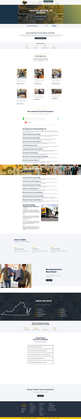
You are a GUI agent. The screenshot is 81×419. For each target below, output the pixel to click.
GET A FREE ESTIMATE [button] (48, 1)
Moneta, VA (40, 412)
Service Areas (46, 3)
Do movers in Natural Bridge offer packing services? (37, 358)
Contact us (57, 3)
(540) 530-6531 (52, 407)
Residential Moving (32, 405)
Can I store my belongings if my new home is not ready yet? (38, 362)
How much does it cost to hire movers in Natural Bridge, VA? (38, 350)
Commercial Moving (32, 406)
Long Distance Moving (33, 408)
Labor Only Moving (32, 409)
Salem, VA (40, 406)
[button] (40, 347)
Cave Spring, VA (41, 408)
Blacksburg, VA (41, 409)
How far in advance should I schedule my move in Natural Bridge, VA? (39, 354)
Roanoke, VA (41, 405)
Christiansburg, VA (41, 413)
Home (34, 3)
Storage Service (32, 412)
